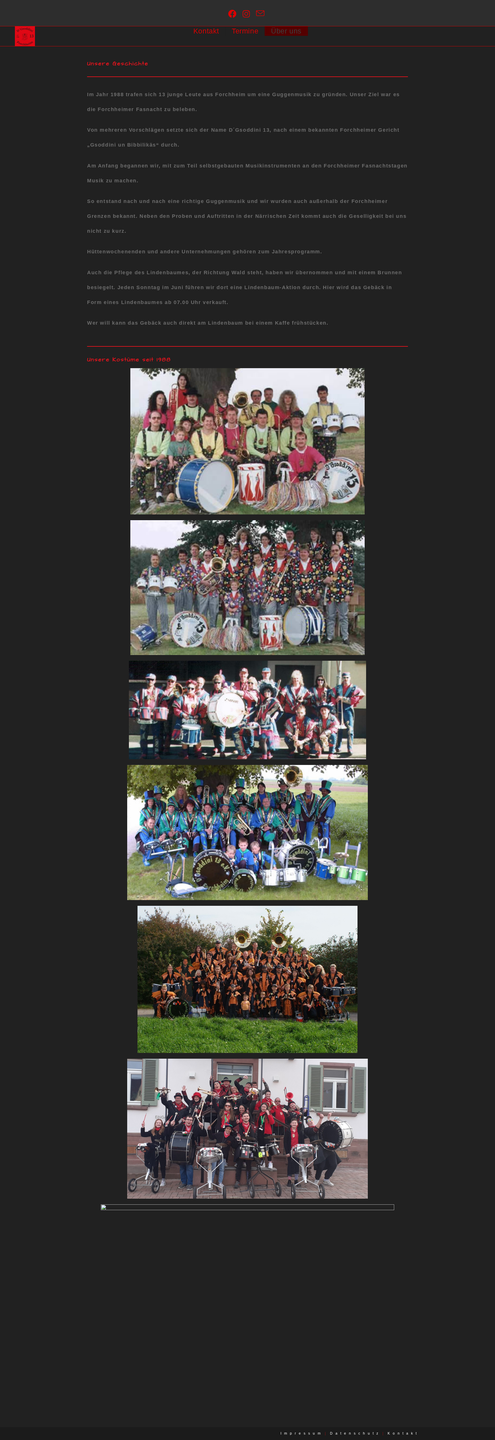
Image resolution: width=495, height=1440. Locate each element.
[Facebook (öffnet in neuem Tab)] (233, 14)
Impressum (301, 1433)
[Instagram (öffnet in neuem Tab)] (247, 14)
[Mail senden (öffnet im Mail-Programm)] (261, 14)
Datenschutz (355, 1433)
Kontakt (403, 1433)
